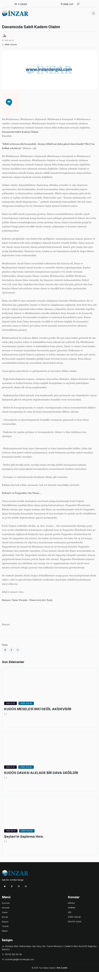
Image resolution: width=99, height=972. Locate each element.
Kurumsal (6, 903)
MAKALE (71, 903)
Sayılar (5, 912)
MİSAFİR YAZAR (74, 921)
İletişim (5, 931)
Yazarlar (5, 926)
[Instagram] (19, 886)
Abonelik (5, 908)
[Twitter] (5, 886)
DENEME (71, 908)
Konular (5, 917)
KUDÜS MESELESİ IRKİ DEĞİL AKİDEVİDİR (37, 709)
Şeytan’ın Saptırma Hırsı (23, 836)
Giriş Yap (68, 4)
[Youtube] (26, 886)
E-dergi (22, 4)
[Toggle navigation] (93, 13)
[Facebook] (12, 886)
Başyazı (5, 921)
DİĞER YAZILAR (26, 703)
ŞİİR (69, 912)
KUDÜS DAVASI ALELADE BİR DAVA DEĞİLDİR (41, 773)
